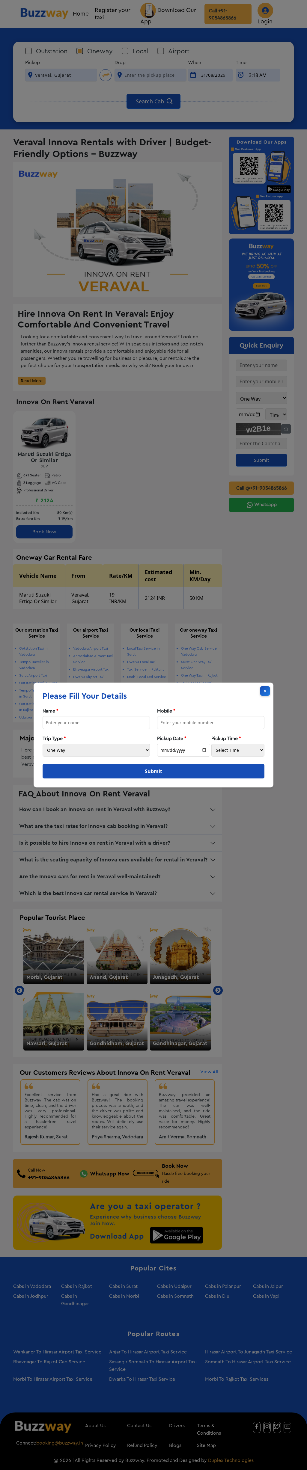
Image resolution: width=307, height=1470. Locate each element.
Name (50, 711)
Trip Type (54, 738)
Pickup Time (226, 738)
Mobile (166, 711)
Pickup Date (171, 738)
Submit (153, 771)
